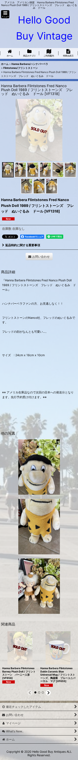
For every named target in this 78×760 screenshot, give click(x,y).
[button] (5, 14)
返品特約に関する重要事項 (22, 245)
